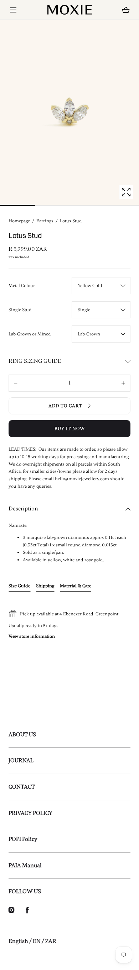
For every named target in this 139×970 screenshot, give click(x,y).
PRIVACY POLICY (30, 813)
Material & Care (75, 586)
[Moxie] (69, 10)
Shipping (45, 586)
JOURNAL (21, 760)
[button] (13, 9)
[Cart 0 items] (126, 10)
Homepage (19, 221)
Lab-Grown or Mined (30, 334)
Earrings (44, 221)
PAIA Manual (25, 865)
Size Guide (19, 586)
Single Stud (20, 310)
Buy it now (70, 428)
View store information (32, 636)
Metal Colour (22, 285)
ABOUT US (22, 734)
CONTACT (22, 786)
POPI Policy (23, 839)
